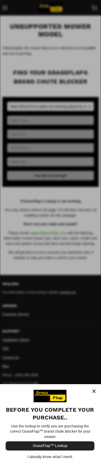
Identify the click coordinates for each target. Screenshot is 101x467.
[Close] (94, 391)
